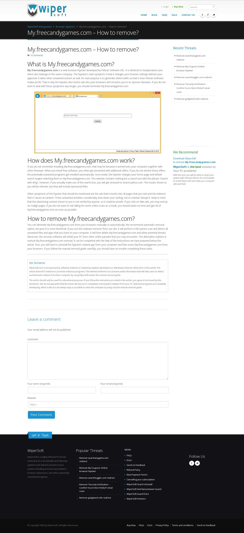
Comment (32, 339)
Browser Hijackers (65, 26)
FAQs (164, 15)
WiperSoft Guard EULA (138, 494)
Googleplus (208, 14)
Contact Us (188, 15)
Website (31, 398)
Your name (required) (38, 383)
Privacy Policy (162, 525)
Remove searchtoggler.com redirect (194, 77)
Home (144, 15)
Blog (154, 15)
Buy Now (178, 6)
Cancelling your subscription (141, 479)
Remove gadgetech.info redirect (192, 98)
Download (194, 160)
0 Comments (37, 55)
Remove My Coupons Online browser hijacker (190, 68)
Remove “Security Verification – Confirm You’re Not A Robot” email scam (193, 88)
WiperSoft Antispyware (39, 26)
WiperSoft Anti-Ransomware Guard (144, 489)
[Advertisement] (189, 124)
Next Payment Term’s (137, 474)
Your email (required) (111, 383)
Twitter (213, 14)
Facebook (202, 14)
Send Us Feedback (136, 465)
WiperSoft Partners (136, 498)
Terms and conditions (183, 525)
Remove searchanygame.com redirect (190, 57)
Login (166, 6)
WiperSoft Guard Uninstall (139, 484)
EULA (174, 15)
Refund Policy (133, 470)
